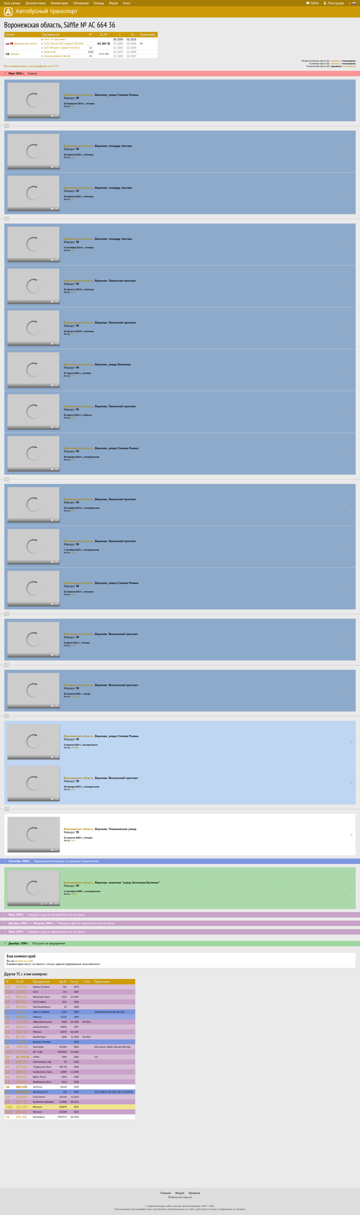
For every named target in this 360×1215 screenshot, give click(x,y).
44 (7, 987)
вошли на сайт (24, 960)
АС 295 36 (22, 1057)
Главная (165, 1193)
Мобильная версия (180, 1197)
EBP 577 (21, 1072)
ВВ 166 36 (22, 1092)
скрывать (335, 61)
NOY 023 (21, 1002)
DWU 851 (22, 1027)
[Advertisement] (180, 1155)
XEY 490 (21, 1067)
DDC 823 (21, 1077)
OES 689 (21, 1107)
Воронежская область (26, 43)
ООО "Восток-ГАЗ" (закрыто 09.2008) (64, 43)
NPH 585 (22, 997)
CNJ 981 (21, 992)
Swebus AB (49, 52)
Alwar (74, 894)
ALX (73, 106)
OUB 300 (22, 1022)
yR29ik (74, 696)
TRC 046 (21, 1042)
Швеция (14, 54)
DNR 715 (21, 1102)
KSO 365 (22, 987)
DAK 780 (22, 1032)
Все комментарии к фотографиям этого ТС (31, 66)
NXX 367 (22, 1012)
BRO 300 (21, 1087)
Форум (179, 1193)
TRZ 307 (22, 1052)
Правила (194, 1193)
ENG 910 (21, 1112)
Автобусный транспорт (47, 11)
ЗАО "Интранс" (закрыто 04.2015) (62, 47)
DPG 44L (21, 1117)
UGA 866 (21, 1097)
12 (7, 1057)
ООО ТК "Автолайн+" (55, 39)
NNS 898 (21, 1017)
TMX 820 (22, 1047)
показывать (350, 66)
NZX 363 (22, 1007)
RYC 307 (21, 1037)
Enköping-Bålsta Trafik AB (57, 56)
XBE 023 (21, 1062)
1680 (9, 992)
